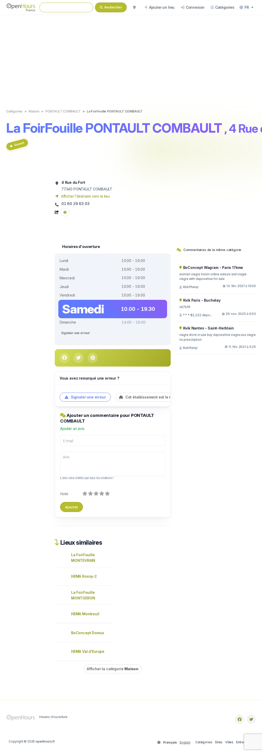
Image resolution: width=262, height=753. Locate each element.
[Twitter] (251, 719)
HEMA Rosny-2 (84, 576)
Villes (229, 742)
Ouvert (19, 144)
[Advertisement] (131, 57)
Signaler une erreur (75, 333)
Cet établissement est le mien (151, 397)
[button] (246, 7)
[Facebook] (239, 719)
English (185, 742)
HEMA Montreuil (85, 614)
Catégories (203, 742)
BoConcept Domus (87, 633)
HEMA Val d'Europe (87, 651)
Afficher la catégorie (112, 669)
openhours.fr (45, 741)
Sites (218, 742)
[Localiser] (134, 7)
